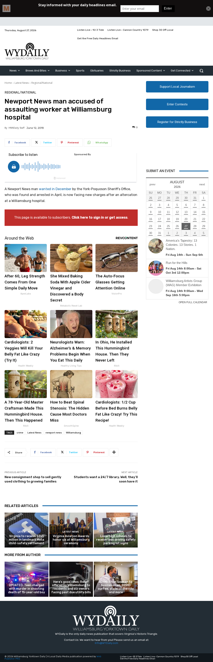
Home (8, 83)
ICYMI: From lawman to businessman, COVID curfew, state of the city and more (116, 587)
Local (26, 581)
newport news (54, 432)
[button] (201, 71)
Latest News (22, 83)
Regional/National (41, 83)
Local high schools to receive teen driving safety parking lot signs (116, 539)
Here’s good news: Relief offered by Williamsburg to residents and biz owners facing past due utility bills (71, 587)
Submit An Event (160, 171)
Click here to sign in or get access (100, 217)
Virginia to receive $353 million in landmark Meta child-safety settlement (26, 539)
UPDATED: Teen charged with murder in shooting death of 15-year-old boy (26, 588)
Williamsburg (73, 432)
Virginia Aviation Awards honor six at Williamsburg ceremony (71, 539)
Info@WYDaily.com (106, 643)
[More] (114, 452)
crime (20, 432)
